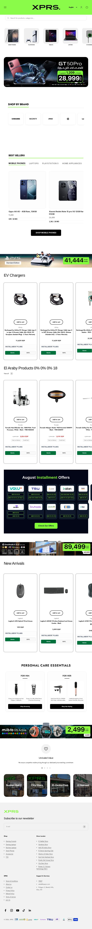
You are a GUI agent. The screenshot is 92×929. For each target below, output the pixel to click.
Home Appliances (72, 163)
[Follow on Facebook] (5, 910)
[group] (46, 259)
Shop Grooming (25, 706)
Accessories (9, 854)
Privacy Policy (10, 890)
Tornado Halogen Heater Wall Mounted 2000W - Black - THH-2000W (56, 429)
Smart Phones (10, 851)
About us (8, 884)
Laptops (34, 163)
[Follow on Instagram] (11, 910)
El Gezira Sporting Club (45, 851)
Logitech (20, 618)
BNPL (28, 352)
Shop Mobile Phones (46, 233)
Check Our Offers (46, 526)
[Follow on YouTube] (17, 910)
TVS (7, 857)
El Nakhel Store (43, 841)
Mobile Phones (17, 163)
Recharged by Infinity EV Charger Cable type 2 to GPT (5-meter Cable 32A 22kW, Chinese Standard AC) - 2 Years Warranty (56, 332)
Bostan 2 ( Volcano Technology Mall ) (43, 867)
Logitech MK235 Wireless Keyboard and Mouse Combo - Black (56, 622)
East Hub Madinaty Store (46, 857)
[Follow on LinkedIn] (30, 910)
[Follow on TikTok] (23, 910)
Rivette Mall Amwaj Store (46, 860)
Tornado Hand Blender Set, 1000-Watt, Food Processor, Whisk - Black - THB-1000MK (20, 429)
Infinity (20, 327)
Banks (12, 352)
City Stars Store (43, 863)
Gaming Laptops (11, 844)
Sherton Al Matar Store (45, 854)
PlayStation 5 (50, 163)
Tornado (20, 425)
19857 (40, 881)
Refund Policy (10, 894)
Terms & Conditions (12, 881)
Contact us (9, 887)
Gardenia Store (43, 844)
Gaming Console (11, 841)
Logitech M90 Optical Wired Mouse (20, 621)
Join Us (8, 900)
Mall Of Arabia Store (44, 848)
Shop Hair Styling (67, 706)
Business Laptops (11, 848)
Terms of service (11, 897)
